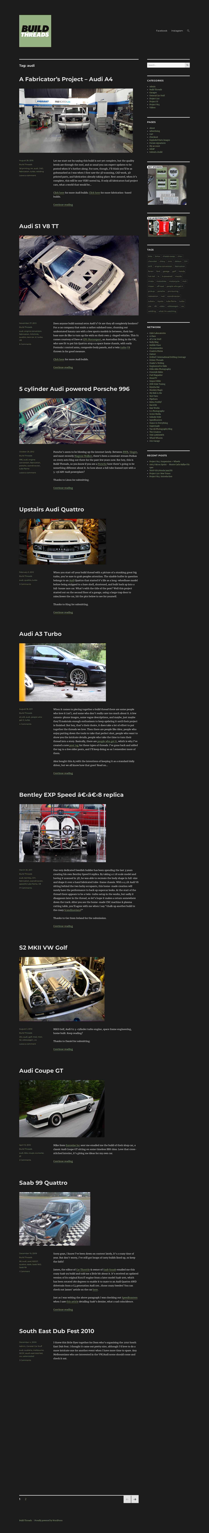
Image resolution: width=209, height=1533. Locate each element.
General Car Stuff (34, 1346)
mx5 (184, 281)
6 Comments (25, 344)
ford (158, 271)
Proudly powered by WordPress (48, 1520)
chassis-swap (169, 256)
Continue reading (63, 204)
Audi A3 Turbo (40, 633)
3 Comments (25, 584)
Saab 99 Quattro (43, 1182)
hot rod (151, 276)
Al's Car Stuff (155, 339)
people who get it (107, 741)
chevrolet (152, 261)
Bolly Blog (154, 342)
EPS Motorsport (92, 339)
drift (150, 266)
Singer (133, 451)
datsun (178, 261)
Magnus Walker (83, 455)
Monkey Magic (156, 390)
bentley (27, 878)
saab (29, 1264)
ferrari (151, 271)
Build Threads (25, 164)
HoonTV (153, 378)
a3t (23, 717)
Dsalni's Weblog (156, 363)
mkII (40, 1037)
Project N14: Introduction (160, 476)
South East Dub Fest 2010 (56, 1331)
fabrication (24, 171)
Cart (151, 134)
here (95, 1289)
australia (28, 1350)
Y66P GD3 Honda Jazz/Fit (160, 470)
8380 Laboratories (157, 333)
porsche (23, 465)
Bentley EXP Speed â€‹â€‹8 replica (71, 794)
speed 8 (22, 884)
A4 (31, 168)
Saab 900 (36, 1264)
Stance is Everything (158, 423)
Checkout (153, 137)
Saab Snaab (109, 1269)
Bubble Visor (155, 345)
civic (170, 261)
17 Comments (25, 888)
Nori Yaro (153, 396)
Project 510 (154, 98)
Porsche (102, 463)
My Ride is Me (155, 393)
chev (180, 256)
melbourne (38, 1350)
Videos (152, 107)
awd (29, 1261)
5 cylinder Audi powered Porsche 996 (74, 388)
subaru (151, 301)
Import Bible (155, 381)
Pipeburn (153, 399)
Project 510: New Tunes (159, 473)
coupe (31, 1153)
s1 (36, 337)
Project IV (153, 101)
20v (20, 1037)
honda (182, 271)
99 (20, 1261)
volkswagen (27, 1040)
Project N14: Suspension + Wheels (164, 461)
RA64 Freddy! (155, 402)
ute (149, 306)
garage (166, 271)
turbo (32, 171)
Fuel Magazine (156, 375)
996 (21, 459)
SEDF (21, 1353)
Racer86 (153, 405)
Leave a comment (27, 175)
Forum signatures (157, 143)
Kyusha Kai (154, 387)
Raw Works (154, 408)
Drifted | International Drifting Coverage (167, 357)
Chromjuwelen (156, 348)
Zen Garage (154, 441)
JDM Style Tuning (157, 384)
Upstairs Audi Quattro (51, 509)
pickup (151, 291)
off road (160, 286)
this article (72, 1301)
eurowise (39, 1153)
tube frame (24, 468)
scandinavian (33, 465)
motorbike (161, 281)
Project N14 (154, 104)
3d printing (24, 168)
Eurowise (71, 1145)
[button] (188, 31)
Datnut (152, 354)
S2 (20, 1040)
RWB (125, 451)
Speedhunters (129, 1297)
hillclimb (34, 334)
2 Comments (25, 1160)
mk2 (35, 1037)
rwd (162, 296)
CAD (41, 168)
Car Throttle (83, 1269)
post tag (74, 745)
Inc (78, 1145)
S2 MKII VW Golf (43, 947)
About (152, 128)
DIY (34, 878)
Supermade (154, 426)
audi (36, 168)
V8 (128, 347)
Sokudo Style (155, 417)
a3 (20, 717)
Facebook (161, 30)
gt (20, 1156)
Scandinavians (72, 910)
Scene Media (155, 414)
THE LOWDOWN (156, 435)
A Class (152, 336)
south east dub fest (34, 1353)
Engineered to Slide (158, 366)
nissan (151, 286)
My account (154, 146)
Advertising (154, 131)
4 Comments (25, 724)
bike (150, 256)
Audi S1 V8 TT (39, 226)
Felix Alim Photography (160, 369)
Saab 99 (23, 1267)
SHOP (152, 149)
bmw (157, 256)
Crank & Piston (156, 351)
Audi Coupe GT (41, 1070)
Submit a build (155, 152)
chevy (162, 261)
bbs (26, 1153)
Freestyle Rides (156, 372)
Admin (22, 1346)
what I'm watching (167, 311)
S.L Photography (156, 411)
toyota (160, 301)
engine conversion (33, 331)
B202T (35, 1261)
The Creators (155, 432)
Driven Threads (156, 360)
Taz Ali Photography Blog (160, 429)
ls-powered (167, 276)
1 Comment (24, 1271)
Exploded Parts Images (159, 140)
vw (35, 1040)
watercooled (28, 1356)
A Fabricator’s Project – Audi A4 (66, 79)
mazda (178, 276)
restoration (153, 296)
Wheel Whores (156, 438)
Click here (58, 192)
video (161, 306)
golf (30, 1037)
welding (40, 171)
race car (30, 337)
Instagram (177, 30)
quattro (22, 337)
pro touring (173, 291)
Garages (153, 92)
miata (151, 281)
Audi (71, 580)
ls (158, 276)
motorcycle (174, 281)
